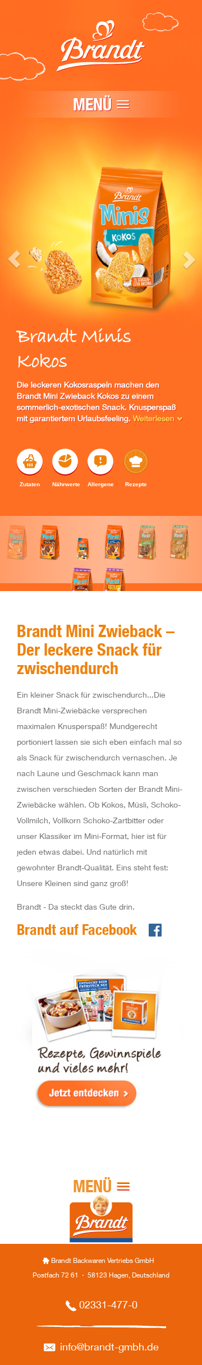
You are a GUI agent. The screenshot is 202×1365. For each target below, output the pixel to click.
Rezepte (136, 484)
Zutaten (30, 484)
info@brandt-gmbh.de (109, 1348)
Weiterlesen (155, 419)
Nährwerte (65, 484)
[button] (5, 373)
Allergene (100, 484)
